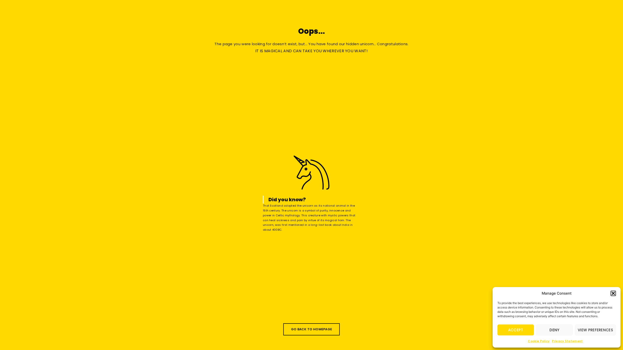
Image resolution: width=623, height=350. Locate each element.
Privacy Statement (567, 341)
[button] (613, 293)
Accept (515, 329)
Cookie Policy (539, 341)
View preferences (595, 329)
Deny (554, 329)
